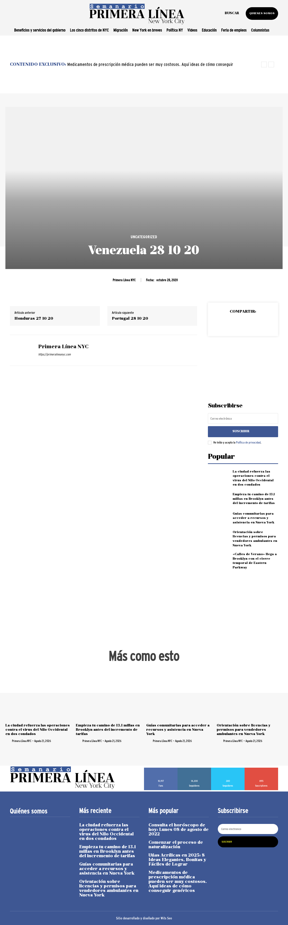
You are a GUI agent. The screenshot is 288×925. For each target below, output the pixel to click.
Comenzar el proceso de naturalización (175, 844)
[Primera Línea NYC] (21, 350)
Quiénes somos (28, 811)
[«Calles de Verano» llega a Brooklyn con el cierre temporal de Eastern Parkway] (218, 559)
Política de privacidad (248, 442)
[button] (232, 13)
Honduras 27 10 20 (33, 319)
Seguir (194, 769)
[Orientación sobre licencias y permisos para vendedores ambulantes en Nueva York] (218, 537)
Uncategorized (144, 237)
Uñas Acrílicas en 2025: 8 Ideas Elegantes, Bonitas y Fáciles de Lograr (177, 860)
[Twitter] (232, 323)
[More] (263, 323)
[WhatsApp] (253, 323)
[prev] (264, 64)
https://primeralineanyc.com (54, 354)
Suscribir (240, 431)
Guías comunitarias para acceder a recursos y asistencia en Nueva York (253, 518)
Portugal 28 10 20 (130, 319)
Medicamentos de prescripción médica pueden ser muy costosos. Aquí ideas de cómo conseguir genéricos (177, 882)
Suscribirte (261, 769)
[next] (271, 64)
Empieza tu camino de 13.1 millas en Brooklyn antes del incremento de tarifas (254, 499)
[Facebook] (222, 323)
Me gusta (161, 769)
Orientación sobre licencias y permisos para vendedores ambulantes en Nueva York (243, 730)
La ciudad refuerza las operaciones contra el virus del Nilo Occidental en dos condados (37, 730)
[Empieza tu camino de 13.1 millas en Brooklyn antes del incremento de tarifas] (218, 499)
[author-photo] (8, 740)
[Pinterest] (242, 323)
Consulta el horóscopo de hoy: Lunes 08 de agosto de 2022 (178, 830)
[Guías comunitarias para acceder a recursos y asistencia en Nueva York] (218, 518)
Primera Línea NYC (124, 280)
